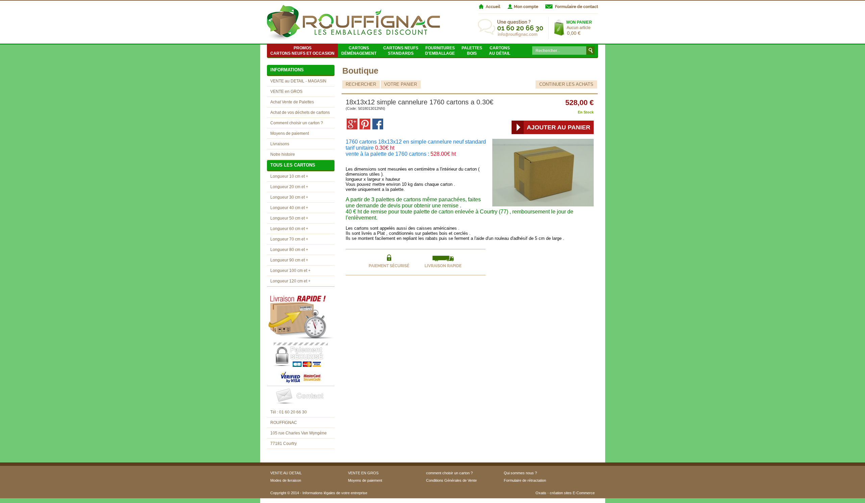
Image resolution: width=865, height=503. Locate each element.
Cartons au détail (499, 51)
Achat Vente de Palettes (292, 102)
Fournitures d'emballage (440, 51)
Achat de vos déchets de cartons (300, 112)
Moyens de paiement (289, 133)
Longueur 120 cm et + (290, 281)
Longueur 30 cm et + (289, 197)
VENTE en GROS (286, 91)
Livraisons (279, 144)
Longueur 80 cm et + (289, 249)
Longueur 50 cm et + (289, 218)
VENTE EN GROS (363, 473)
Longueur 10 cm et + (289, 176)
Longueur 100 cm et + (290, 270)
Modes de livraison (285, 480)
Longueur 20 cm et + (289, 186)
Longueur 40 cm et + (289, 207)
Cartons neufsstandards (400, 51)
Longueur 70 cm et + (289, 239)
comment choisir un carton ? (449, 473)
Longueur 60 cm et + (289, 228)
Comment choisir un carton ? (296, 123)
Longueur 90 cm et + (289, 260)
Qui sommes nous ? (520, 473)
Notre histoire (282, 154)
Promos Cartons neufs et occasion (302, 51)
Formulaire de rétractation (525, 480)
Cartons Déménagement (358, 51)
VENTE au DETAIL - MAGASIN (298, 81)
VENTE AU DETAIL (286, 473)
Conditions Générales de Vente (451, 480)
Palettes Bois (472, 51)
